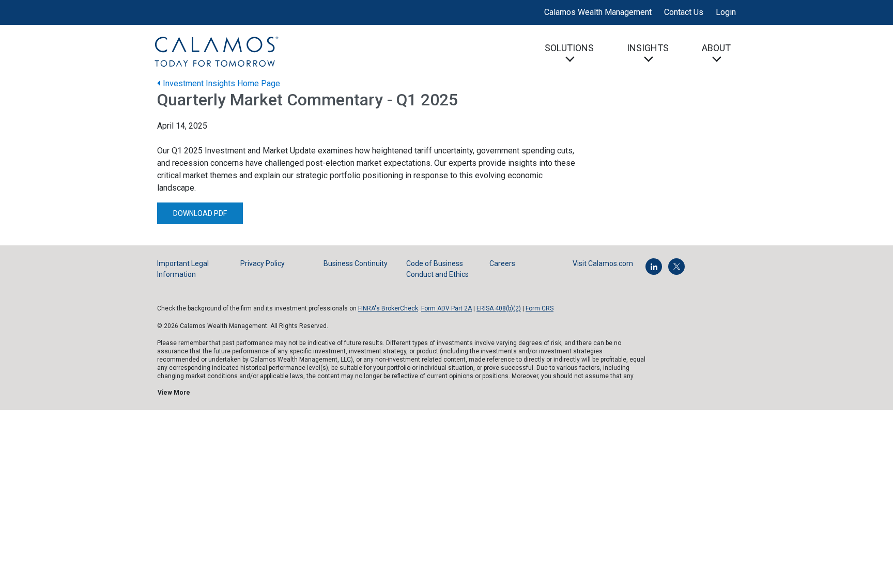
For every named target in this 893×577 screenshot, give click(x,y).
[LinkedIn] (653, 266)
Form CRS (539, 308)
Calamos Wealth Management (598, 12)
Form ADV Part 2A (446, 308)
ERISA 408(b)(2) (498, 308)
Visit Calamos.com (603, 263)
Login (726, 12)
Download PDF (200, 213)
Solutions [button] (569, 47)
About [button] (716, 47)
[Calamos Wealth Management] (216, 51)
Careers (502, 263)
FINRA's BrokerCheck (388, 308)
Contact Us (683, 12)
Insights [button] (648, 47)
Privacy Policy (262, 263)
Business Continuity (356, 263)
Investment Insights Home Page (220, 83)
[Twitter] (676, 266)
